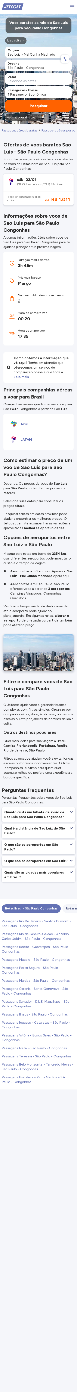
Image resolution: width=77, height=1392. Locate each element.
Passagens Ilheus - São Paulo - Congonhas (35, 1014)
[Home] (13, 6)
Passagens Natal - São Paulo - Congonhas (34, 1048)
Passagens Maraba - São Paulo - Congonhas (36, 981)
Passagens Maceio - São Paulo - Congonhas (36, 960)
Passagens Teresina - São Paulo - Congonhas (36, 1056)
